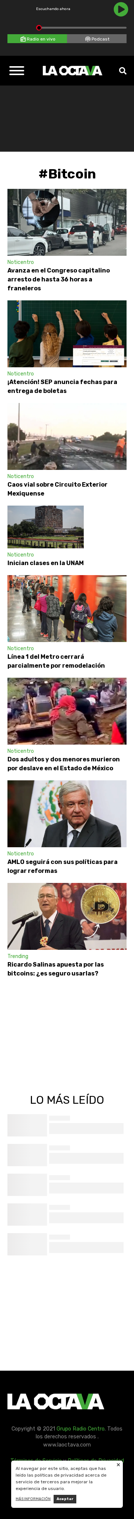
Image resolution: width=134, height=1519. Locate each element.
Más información (33, 1499)
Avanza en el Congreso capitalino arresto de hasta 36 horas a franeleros (58, 279)
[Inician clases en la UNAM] (45, 527)
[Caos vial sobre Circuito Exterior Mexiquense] (67, 436)
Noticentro (20, 262)
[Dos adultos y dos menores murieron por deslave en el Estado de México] (67, 711)
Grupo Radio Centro (81, 1429)
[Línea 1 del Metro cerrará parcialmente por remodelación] (67, 608)
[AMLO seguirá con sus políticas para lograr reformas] (67, 813)
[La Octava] (72, 70)
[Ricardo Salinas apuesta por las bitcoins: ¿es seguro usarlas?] (67, 916)
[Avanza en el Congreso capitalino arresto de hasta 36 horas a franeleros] (67, 222)
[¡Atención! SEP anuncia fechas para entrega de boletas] (67, 333)
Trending (17, 956)
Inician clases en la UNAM (45, 563)
